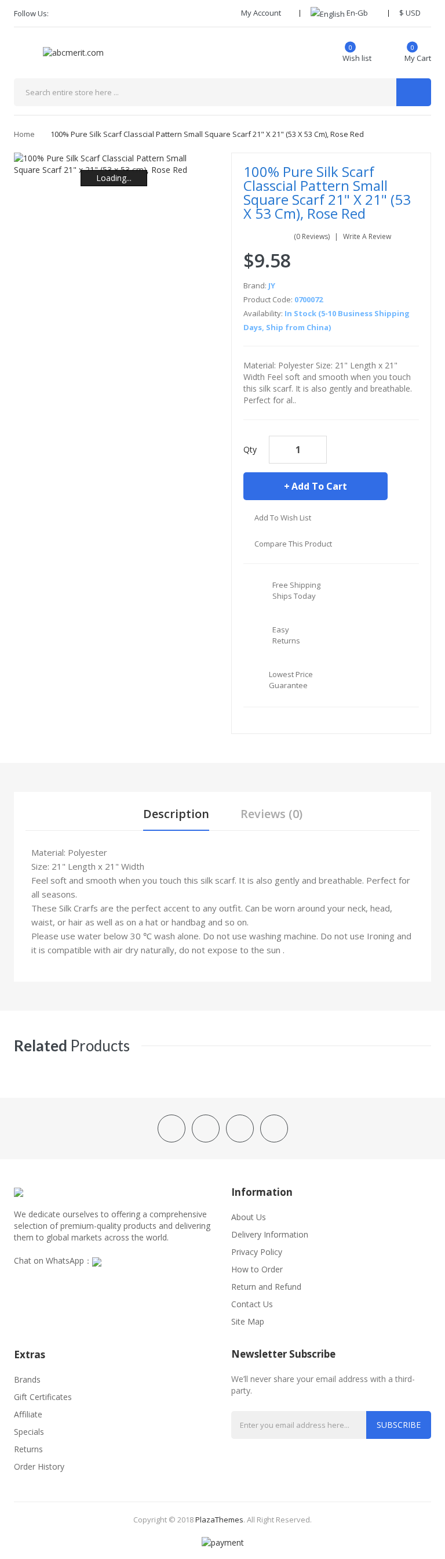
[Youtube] (120, 13)
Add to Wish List (282, 517)
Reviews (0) (271, 814)
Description (176, 814)
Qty (250, 449)
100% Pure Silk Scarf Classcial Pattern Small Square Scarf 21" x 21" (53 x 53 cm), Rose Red (207, 134)
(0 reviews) (312, 236)
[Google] (101, 13)
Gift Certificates (43, 1396)
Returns (28, 1449)
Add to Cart (319, 486)
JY (271, 285)
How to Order (257, 1269)
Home (24, 134)
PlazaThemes (219, 1519)
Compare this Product (293, 543)
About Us (248, 1216)
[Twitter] (81, 13)
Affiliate (28, 1414)
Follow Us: (31, 13)
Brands (27, 1379)
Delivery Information (269, 1234)
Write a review (367, 236)
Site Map (247, 1321)
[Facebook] (61, 13)
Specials (29, 1431)
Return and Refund (266, 1286)
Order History (39, 1466)
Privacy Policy (256, 1251)
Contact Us (252, 1304)
